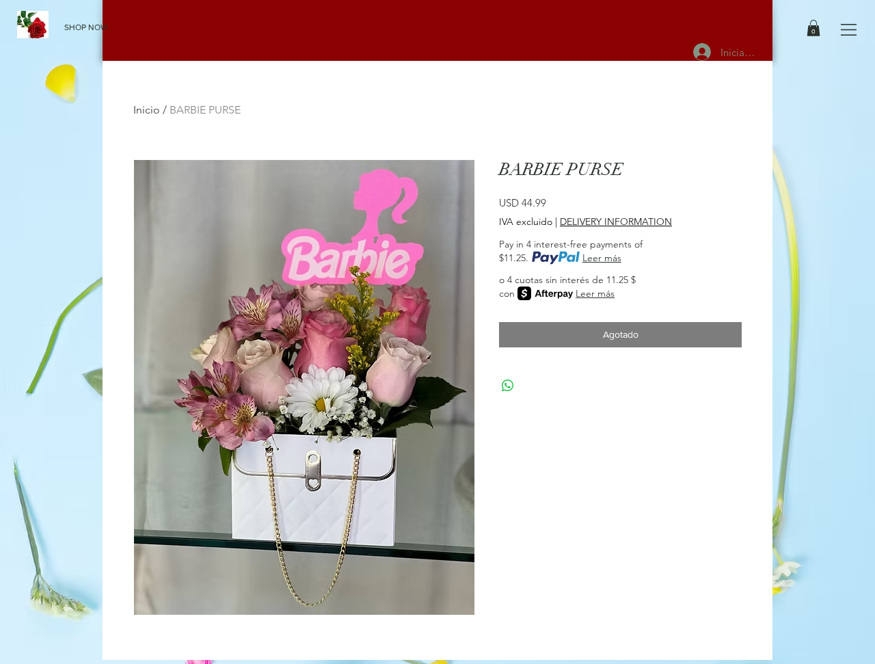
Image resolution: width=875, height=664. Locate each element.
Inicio (146, 109)
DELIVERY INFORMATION (616, 221)
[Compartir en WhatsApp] (508, 385)
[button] (849, 30)
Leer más (601, 258)
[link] (813, 28)
